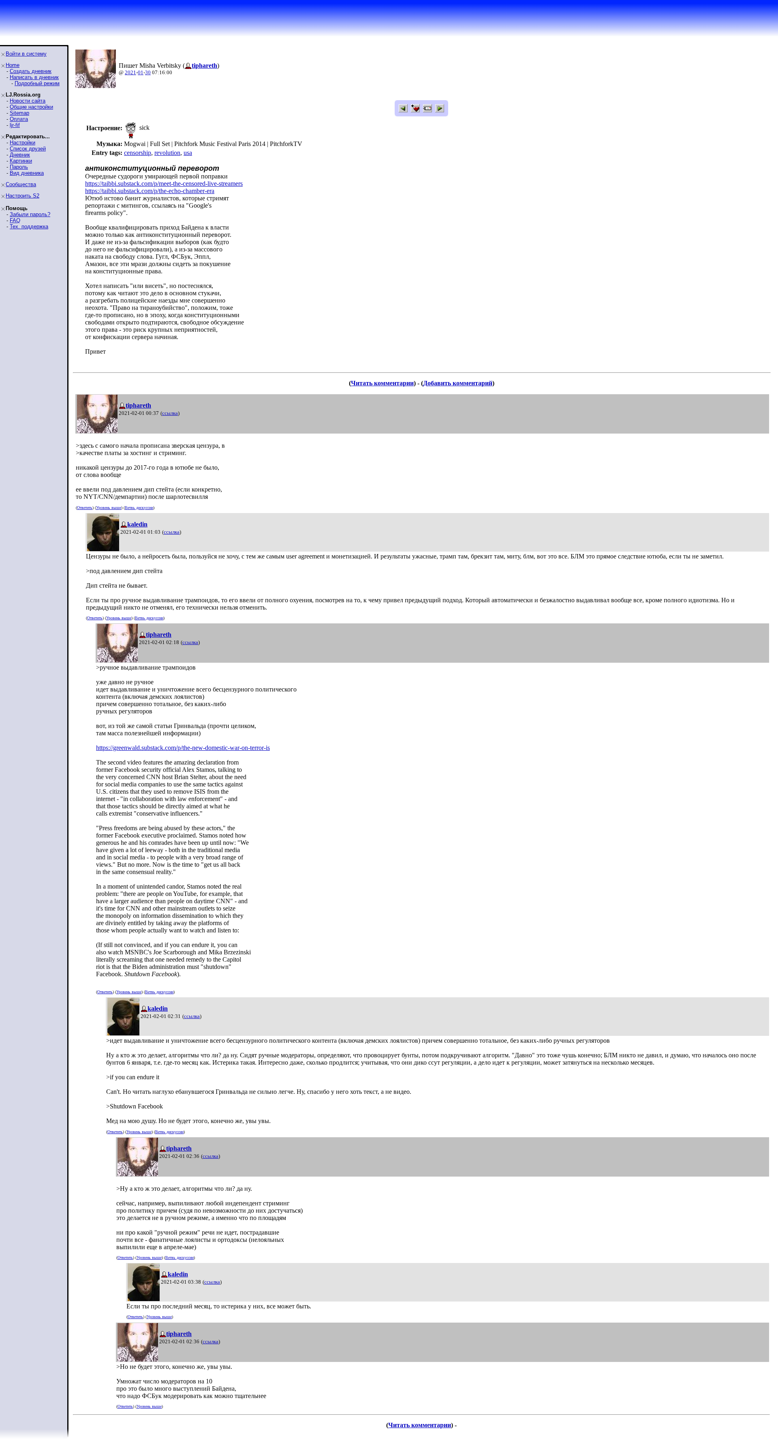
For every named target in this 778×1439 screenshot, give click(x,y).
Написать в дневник (34, 77)
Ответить (84, 507)
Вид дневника (27, 173)
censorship (137, 152)
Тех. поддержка (29, 226)
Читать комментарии (382, 383)
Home (12, 65)
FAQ (15, 220)
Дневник (20, 155)
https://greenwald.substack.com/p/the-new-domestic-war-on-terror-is (183, 747)
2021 (130, 72)
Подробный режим (37, 83)
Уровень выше (108, 507)
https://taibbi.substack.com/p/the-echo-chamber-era (149, 190)
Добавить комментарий (457, 383)
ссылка (170, 413)
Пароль (19, 167)
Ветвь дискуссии (139, 507)
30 (148, 72)
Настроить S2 (22, 196)
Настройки (22, 143)
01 (140, 72)
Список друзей (28, 149)
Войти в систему (26, 54)
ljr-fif (15, 125)
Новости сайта (27, 101)
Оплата (19, 119)
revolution (167, 152)
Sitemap (19, 113)
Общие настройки (31, 107)
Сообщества (21, 184)
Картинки (21, 161)
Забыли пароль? (30, 214)
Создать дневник (30, 71)
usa (188, 152)
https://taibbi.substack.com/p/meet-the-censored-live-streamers (164, 183)
